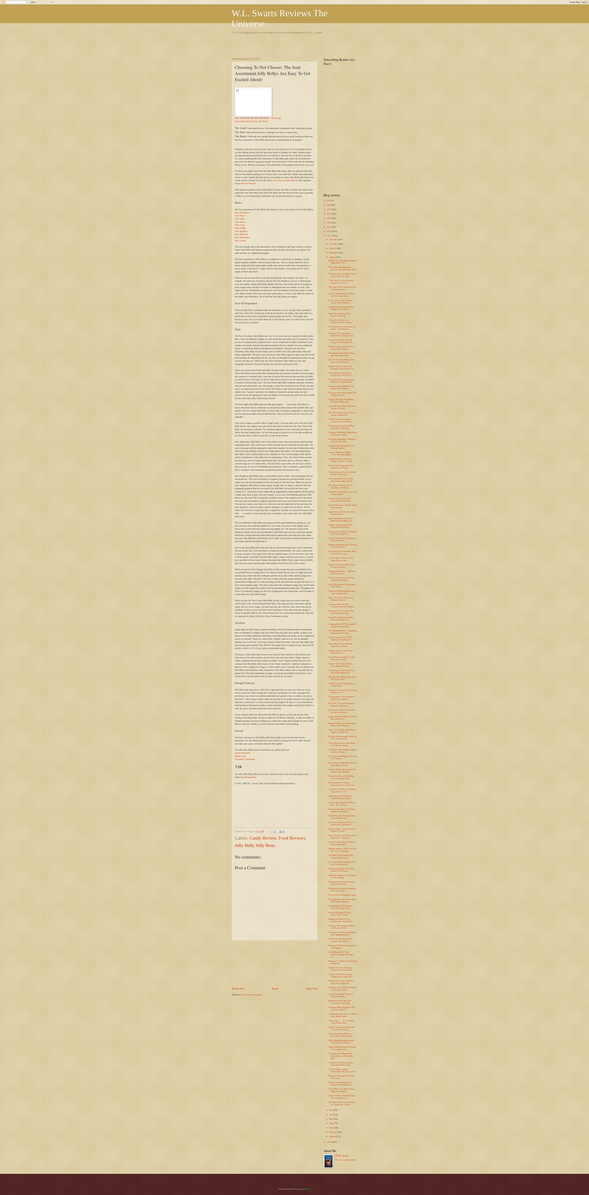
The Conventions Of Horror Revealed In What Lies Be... (341, 1035)
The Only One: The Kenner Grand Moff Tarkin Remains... (342, 900)
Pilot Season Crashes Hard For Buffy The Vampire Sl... (341, 982)
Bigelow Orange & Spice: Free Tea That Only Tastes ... (343, 546)
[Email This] (271, 831)
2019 (329, 201)
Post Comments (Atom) (252, 995)
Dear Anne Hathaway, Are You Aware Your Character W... (341, 823)
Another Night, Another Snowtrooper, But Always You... (343, 1070)
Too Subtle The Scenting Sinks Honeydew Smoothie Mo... (341, 381)
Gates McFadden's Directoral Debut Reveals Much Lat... (341, 519)
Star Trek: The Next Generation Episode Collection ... (341, 704)
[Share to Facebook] (280, 831)
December (333, 239)
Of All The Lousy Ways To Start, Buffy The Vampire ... (342, 1090)
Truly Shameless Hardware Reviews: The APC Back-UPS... (343, 268)
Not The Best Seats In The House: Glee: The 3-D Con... (342, 804)
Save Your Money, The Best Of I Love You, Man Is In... (342, 863)
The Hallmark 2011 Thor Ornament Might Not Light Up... (341, 954)
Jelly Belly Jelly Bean (255, 845)
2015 (329, 218)
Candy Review (262, 837)
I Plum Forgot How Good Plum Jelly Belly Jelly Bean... (341, 427)
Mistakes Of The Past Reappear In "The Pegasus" (342, 946)
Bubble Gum (240, 756)
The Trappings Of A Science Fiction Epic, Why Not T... (340, 374)
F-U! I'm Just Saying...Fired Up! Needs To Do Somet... (341, 579)
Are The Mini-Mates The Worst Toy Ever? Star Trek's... (341, 295)
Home (275, 988)
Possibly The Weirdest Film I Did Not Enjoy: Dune (342, 678)
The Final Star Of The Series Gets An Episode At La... (342, 288)
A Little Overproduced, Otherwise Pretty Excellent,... (342, 539)
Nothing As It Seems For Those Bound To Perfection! (341, 870)
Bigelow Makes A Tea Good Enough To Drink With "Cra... (342, 367)
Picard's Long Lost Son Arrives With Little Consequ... (341, 347)
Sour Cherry (240, 222)
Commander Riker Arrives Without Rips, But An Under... (343, 1015)
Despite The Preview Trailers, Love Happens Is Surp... (341, 665)
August (332, 257)
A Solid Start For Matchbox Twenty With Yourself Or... (340, 420)
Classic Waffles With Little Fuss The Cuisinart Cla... (342, 1097)
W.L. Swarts (343, 1156)
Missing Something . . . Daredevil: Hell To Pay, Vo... (343, 572)
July (331, 1110)
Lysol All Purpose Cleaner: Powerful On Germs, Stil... (340, 499)
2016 (329, 214)
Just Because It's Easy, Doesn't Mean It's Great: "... (341, 652)
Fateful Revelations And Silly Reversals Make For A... (341, 618)
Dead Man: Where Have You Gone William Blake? (343, 493)
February (333, 1132)
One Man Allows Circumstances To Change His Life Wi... (342, 1103)
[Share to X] (277, 831)
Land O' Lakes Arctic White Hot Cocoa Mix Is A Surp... (342, 1028)
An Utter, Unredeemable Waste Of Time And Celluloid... (342, 737)
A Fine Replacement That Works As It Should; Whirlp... (342, 744)
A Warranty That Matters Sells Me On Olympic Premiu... (342, 988)
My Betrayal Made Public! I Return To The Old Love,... (341, 1083)
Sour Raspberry (241, 231)
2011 (329, 236)
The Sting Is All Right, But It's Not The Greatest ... (343, 757)
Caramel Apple (289, 180)
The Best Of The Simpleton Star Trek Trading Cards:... (342, 592)
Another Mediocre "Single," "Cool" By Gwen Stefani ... (341, 453)
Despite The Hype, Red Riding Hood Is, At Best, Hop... (341, 400)
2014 (329, 223)
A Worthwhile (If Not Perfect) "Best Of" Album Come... (340, 907)
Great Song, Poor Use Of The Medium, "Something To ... (341, 638)
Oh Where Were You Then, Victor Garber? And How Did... (342, 275)
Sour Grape (240, 225)
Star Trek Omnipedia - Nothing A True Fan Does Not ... (342, 440)
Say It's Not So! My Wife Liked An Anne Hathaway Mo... (343, 764)
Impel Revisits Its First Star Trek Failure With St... (342, 513)
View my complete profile (345, 1160)
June (331, 1115)
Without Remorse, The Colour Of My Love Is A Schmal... (342, 850)
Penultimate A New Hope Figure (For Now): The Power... (342, 354)
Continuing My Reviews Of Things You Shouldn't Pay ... (341, 341)
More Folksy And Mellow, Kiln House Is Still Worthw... (341, 361)
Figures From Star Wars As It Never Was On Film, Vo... (343, 717)
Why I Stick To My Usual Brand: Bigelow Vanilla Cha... (342, 731)
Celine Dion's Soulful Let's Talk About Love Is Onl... (342, 658)
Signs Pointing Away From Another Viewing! (339, 315)
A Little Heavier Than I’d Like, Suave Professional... (341, 559)
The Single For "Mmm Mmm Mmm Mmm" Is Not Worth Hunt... (341, 1056)
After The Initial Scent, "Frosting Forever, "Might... (342, 876)
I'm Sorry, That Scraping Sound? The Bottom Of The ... (342, 927)
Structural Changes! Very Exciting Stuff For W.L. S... (343, 691)
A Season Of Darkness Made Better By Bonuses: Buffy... (343, 433)
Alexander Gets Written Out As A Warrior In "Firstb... (342, 407)
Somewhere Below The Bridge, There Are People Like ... (341, 777)
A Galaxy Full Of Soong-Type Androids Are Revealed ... (341, 1064)
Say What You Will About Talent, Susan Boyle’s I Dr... (342, 790)
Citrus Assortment (242, 753)
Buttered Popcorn (248, 183)
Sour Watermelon (242, 237)
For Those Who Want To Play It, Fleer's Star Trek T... (342, 843)
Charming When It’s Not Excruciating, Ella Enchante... (342, 605)
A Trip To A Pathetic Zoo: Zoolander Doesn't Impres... (341, 321)
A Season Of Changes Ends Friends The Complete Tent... (342, 334)
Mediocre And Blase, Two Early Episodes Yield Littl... (342, 810)
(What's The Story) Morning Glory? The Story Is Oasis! (340, 969)
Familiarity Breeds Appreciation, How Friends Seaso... (342, 883)
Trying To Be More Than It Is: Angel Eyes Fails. (341, 995)
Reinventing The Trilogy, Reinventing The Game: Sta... (342, 784)
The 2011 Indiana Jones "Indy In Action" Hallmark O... (342, 414)
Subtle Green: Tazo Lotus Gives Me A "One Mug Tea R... (342, 671)
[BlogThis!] (274, 831)
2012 (329, 231)
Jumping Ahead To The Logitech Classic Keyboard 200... (342, 625)
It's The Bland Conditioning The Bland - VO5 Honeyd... (342, 328)
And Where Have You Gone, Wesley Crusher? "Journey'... (341, 460)
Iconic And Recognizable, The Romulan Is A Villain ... (341, 466)
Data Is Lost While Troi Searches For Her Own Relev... (342, 711)
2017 (329, 209)
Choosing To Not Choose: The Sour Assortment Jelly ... (341, 612)
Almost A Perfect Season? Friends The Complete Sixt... (342, 1048)
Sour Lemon (240, 241)
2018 (329, 205)
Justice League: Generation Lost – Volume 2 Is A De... (343, 830)
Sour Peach (240, 216)
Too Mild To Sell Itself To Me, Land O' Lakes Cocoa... (341, 856)
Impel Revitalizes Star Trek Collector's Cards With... (340, 1002)
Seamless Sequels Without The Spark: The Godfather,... (341, 387)
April (331, 1123)
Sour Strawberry (242, 212)
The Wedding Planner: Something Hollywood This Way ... (343, 632)
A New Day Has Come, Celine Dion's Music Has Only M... (341, 480)
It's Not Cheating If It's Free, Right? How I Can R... (340, 913)
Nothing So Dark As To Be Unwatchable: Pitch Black (340, 920)
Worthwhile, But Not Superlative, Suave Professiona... (342, 817)
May (331, 1119)
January (332, 1137)
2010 (329, 1142)
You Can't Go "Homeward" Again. (342, 895)
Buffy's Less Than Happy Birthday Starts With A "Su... (343, 262)
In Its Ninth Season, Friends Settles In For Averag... (343, 506)
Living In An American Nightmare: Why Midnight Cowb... (343, 933)
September (333, 253)
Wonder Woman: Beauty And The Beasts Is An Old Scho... (342, 770)
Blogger (307, 1189)
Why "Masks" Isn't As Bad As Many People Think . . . (340, 645)
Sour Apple (240, 219)
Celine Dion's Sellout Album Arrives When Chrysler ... (340, 301)
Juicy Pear (277, 180)
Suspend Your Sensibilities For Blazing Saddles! (341, 447)
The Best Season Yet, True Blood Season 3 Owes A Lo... (342, 473)
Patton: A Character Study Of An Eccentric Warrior (342, 566)
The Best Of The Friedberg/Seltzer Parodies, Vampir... (343, 751)
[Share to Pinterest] (283, 831)
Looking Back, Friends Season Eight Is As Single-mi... (341, 698)
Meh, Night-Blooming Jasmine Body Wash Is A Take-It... (341, 1041)
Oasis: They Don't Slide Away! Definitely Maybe (341, 599)
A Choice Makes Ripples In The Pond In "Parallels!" (342, 1008)
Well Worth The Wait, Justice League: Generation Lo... (340, 940)
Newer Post (238, 988)
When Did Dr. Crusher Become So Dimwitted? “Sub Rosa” (342, 836)
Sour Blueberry (241, 234)
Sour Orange (240, 228)
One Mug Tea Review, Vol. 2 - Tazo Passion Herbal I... (341, 486)
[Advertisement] (287, 45)
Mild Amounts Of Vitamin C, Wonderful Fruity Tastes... (340, 797)
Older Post (312, 988)
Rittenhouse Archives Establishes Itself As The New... (342, 889)
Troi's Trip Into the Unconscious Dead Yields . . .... (342, 585)
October (332, 248)
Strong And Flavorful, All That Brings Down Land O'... (341, 308)
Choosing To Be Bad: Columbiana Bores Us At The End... (343, 533)
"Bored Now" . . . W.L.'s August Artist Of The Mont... (341, 1022)
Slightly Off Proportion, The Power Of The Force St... (340, 526)
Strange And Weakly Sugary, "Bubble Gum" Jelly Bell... (341, 975)
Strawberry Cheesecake (245, 759)
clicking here (249, 777)
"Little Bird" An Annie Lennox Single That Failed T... (341, 281)
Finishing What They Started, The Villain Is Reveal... (343, 394)
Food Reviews (292, 837)
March (332, 1128)
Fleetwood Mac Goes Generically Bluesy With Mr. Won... (342, 724)
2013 (329, 227)
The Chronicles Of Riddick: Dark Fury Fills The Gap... (342, 552)
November (333, 244)
